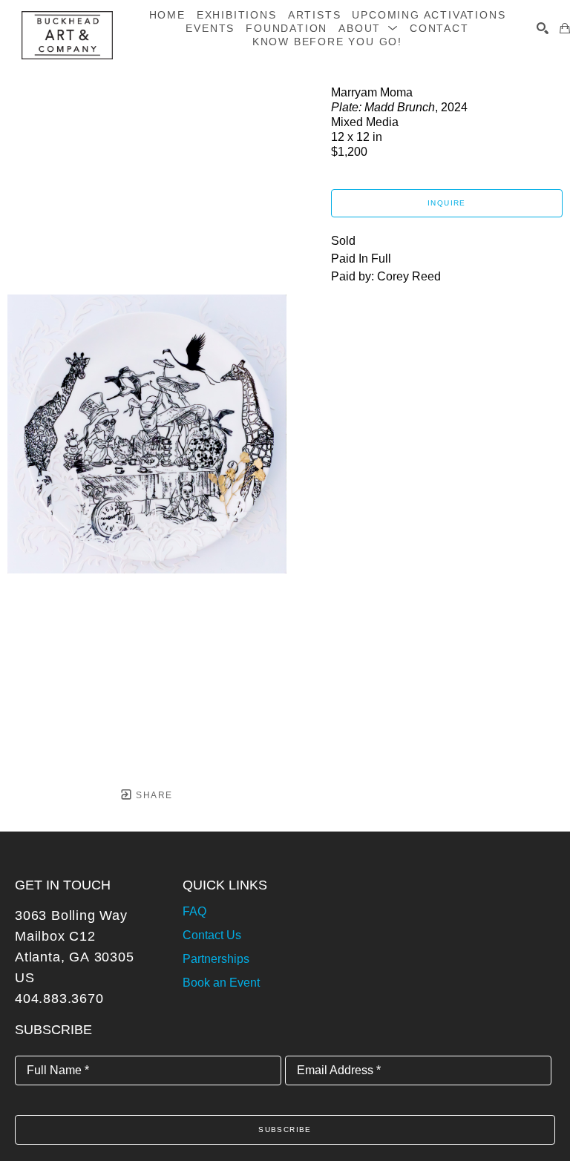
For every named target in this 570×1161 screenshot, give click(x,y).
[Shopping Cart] (565, 28)
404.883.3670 (59, 998)
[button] (368, 28)
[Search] (542, 28)
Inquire (447, 203)
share (152, 795)
